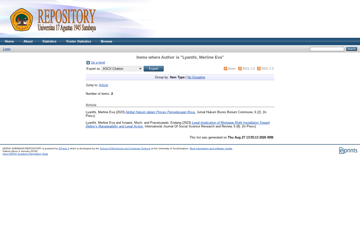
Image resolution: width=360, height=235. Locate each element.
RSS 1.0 (249, 68)
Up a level (98, 62)
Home (9, 41)
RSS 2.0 (268, 68)
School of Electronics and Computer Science (125, 148)
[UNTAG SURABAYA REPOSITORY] (51, 37)
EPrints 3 (64, 148)
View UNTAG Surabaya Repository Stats (25, 153)
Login (7, 49)
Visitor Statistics (78, 41)
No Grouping (196, 77)
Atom (232, 68)
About (28, 41)
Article (103, 85)
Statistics (49, 41)
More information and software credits (211, 148)
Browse (106, 41)
